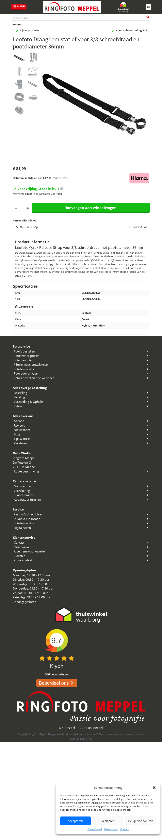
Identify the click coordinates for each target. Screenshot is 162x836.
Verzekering (22, 491)
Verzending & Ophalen (29, 402)
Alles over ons (23, 416)
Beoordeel (54, 683)
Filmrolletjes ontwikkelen (31, 364)
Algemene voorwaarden (30, 551)
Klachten (19, 556)
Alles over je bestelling (30, 388)
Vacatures (20, 443)
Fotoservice (21, 346)
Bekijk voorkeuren (140, 821)
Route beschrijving (26, 471)
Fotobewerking (24, 369)
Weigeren (108, 821)
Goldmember (23, 486)
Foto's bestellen (24, 351)
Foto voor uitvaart (26, 373)
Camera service (24, 481)
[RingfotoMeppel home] (71, 7)
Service (18, 509)
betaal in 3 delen (27, 178)
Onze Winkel (22, 453)
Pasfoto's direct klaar (28, 514)
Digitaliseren (22, 528)
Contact (124, 829)
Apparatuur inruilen (27, 499)
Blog (17, 434)
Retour (18, 406)
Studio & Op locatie (27, 519)
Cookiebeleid (95, 829)
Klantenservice (24, 537)
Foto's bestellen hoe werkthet (34, 378)
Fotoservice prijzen (27, 356)
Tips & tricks (22, 439)
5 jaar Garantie (24, 495)
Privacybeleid (111, 829)
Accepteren (75, 821)
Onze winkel (22, 547)
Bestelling (20, 393)
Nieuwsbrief (22, 430)
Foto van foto (23, 360)
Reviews (19, 425)
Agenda (19, 421)
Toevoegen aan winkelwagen (91, 207)
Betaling (19, 397)
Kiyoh (56, 666)
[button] (154, 788)
